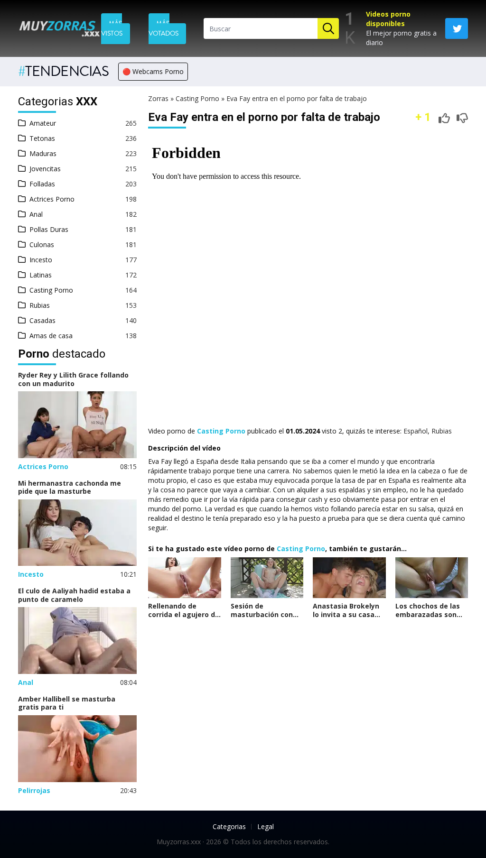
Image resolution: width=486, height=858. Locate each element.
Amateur (42, 123)
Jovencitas (45, 168)
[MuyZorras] (59, 28)
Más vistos (111, 28)
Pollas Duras (48, 229)
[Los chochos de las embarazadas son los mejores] (431, 577)
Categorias (229, 826)
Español (415, 430)
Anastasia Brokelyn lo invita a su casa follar (346, 614)
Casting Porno (51, 290)
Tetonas (42, 138)
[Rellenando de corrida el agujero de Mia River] (184, 577)
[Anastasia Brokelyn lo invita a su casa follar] (349, 577)
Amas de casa (51, 335)
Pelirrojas (34, 790)
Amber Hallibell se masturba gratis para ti (66, 703)
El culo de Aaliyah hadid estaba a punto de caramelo (74, 595)
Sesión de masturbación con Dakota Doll (262, 614)
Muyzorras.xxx (179, 841)
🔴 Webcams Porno (153, 71)
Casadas (42, 320)
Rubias (39, 305)
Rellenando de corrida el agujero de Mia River (183, 614)
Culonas (41, 244)
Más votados (163, 28)
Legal (265, 826)
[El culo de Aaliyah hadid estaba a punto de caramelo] (77, 640)
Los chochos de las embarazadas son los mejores (427, 614)
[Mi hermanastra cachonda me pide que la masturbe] (77, 532)
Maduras (42, 153)
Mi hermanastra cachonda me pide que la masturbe (69, 487)
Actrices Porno (52, 198)
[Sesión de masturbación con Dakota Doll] (267, 577)
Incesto (40, 259)
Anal (36, 214)
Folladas (42, 183)
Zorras (158, 98)
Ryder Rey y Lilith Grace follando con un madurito (73, 379)
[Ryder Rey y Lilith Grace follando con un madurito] (77, 424)
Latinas (40, 274)
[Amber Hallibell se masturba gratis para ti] (77, 748)
